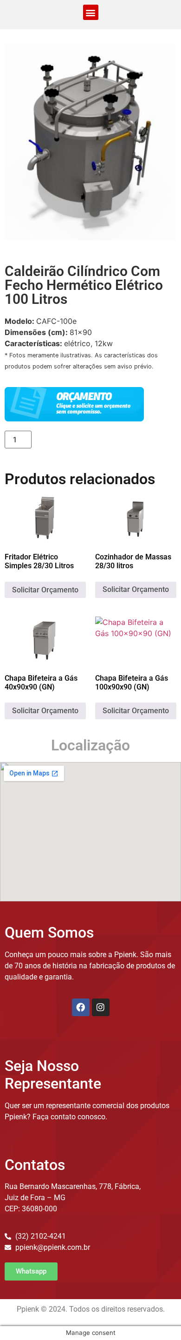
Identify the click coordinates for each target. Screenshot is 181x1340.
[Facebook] (81, 1007)
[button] (90, 12)
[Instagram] (101, 1007)
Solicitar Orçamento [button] (45, 589)
